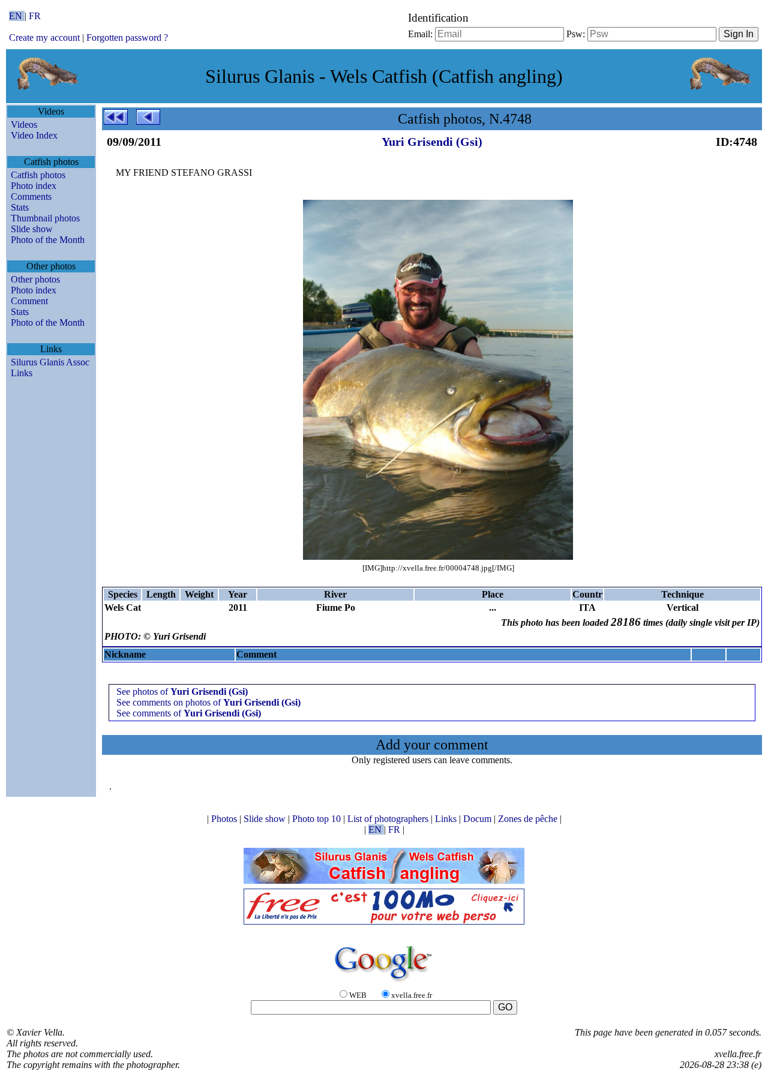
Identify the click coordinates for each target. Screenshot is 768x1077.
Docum (478, 819)
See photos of (182, 691)
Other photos (35, 279)
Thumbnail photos (45, 218)
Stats (20, 207)
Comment (29, 301)
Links (21, 373)
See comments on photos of (208, 702)
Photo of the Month (48, 240)
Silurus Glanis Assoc (50, 362)
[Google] (384, 982)
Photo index (33, 186)
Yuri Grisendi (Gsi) (432, 141)
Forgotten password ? (127, 37)
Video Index (34, 135)
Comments (31, 196)
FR (35, 16)
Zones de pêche (529, 819)
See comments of (188, 713)
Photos (225, 819)
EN (17, 16)
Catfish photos (38, 175)
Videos (24, 124)
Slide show (32, 229)
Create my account (44, 37)
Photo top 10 (317, 819)
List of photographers (389, 819)
